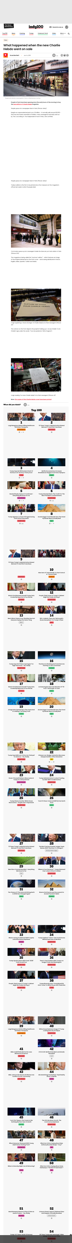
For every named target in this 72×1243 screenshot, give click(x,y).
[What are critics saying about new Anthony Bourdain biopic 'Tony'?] (51, 1134)
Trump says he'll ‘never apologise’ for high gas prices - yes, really (21, 664)
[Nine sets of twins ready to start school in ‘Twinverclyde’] (51, 559)
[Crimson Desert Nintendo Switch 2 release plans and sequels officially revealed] (51, 1202)
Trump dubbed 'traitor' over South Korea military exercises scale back (51, 938)
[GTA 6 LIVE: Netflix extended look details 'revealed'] (51, 1043)
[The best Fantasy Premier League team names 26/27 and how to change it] (51, 837)
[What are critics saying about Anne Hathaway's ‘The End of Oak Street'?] (51, 1157)
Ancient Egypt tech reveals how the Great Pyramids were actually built (51, 517)
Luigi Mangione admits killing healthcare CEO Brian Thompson (21, 426)
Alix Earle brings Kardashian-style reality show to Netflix (51, 1075)
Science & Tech (43, 33)
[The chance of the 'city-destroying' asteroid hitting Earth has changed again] (21, 883)
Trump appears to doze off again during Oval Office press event (21, 517)
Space (21, 896)
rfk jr (51, 622)
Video (54, 33)
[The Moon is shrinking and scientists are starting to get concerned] (51, 655)
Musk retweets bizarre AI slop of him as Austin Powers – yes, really (21, 1212)
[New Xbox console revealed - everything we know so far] (21, 860)
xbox (21, 873)
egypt (51, 521)
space (51, 805)
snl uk (21, 1170)
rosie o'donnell (21, 782)
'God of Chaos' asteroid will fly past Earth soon (51, 801)
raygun (51, 475)
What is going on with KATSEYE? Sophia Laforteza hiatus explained (21, 938)
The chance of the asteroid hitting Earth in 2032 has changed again (21, 893)
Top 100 (4, 33)
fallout (21, 622)
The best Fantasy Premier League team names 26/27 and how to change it (51, 847)
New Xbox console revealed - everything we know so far (21, 870)
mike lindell (21, 1056)
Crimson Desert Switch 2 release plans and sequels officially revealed (51, 1212)
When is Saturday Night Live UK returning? (21, 1166)
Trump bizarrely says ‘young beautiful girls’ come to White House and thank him (51, 984)
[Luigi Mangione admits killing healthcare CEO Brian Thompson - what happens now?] (21, 416)
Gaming (22, 33)
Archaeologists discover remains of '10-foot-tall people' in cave (51, 687)
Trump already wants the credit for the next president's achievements (52, 494)
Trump (31, 33)
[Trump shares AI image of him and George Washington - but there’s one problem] (51, 951)
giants (51, 691)
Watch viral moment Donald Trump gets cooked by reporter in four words (21, 596)
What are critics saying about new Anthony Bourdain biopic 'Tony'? (51, 1144)
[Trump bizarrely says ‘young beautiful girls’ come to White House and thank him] (51, 974)
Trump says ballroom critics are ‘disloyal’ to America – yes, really (21, 756)
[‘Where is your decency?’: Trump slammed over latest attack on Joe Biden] (51, 860)
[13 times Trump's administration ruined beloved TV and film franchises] (51, 416)
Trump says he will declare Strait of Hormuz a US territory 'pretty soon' (21, 471)
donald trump (51, 498)
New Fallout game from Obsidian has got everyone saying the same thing (21, 619)
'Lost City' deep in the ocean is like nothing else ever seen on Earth (21, 1121)
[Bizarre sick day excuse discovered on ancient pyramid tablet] (51, 883)
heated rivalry (21, 498)
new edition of (22, 104)
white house (52, 429)
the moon (51, 668)
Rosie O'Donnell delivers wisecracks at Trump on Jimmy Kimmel (21, 778)
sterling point (21, 1147)
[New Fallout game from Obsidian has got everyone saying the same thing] (21, 609)
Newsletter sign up (58, 27)
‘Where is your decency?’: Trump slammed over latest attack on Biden (51, 870)
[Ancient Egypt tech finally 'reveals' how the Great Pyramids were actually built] (51, 700)
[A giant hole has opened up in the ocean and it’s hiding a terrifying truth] (21, 700)
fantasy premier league (51, 850)
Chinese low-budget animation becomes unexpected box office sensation (51, 756)
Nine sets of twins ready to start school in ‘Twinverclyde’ (51, 573)
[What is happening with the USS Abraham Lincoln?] (51, 1111)
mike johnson (21, 1079)
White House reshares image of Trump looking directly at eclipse (51, 1029)
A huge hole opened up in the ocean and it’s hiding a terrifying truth (21, 710)
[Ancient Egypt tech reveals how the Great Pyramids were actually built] (51, 507)
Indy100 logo (36, 27)
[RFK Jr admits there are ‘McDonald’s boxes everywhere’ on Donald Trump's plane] (51, 609)
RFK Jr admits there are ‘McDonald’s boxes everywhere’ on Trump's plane (51, 619)
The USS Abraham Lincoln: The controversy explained (51, 1121)
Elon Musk (21, 1215)
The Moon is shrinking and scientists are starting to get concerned (52, 664)
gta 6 (51, 1056)
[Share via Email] (67, 55)
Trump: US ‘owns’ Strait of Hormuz (21, 1234)
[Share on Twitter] (64, 55)
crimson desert (51, 1215)
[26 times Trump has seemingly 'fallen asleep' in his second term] (51, 1225)
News (13, 33)
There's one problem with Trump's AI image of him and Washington (51, 961)
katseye (21, 942)
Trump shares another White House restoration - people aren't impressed (21, 801)
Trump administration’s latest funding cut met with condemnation (51, 778)
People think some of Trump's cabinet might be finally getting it (51, 596)
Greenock (51, 576)
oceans (21, 713)
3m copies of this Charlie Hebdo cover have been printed (33, 399)
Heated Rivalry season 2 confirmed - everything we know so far (21, 494)
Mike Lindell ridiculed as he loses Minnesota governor (21, 1052)
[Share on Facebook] (62, 55)
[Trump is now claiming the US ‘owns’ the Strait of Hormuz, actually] (21, 1225)
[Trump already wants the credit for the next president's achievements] (51, 485)
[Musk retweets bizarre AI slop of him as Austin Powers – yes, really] (21, 1202)
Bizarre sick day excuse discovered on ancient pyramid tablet (51, 893)
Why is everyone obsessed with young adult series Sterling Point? (21, 1144)
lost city (21, 1124)
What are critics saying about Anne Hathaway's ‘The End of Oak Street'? (51, 1166)
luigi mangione (21, 429)
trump (21, 475)
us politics (21, 599)
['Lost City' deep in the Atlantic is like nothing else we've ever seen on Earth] (21, 1111)
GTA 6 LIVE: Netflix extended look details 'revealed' (52, 1052)
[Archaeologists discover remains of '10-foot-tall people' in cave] (51, 677)
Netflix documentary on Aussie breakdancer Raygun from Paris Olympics (51, 471)
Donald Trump (21, 668)
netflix (51, 1079)
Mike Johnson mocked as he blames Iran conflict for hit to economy (21, 1075)
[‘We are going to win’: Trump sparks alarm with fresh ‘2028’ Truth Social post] (21, 951)
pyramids (51, 896)
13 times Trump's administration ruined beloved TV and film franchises (51, 426)
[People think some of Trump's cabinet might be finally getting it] (51, 586)
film (52, 759)
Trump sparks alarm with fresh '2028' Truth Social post (21, 961)
